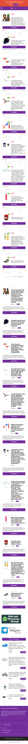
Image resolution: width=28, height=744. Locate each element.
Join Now (16, 4)
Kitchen (4, 90)
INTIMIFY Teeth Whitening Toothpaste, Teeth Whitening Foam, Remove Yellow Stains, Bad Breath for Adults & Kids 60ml (17, 686)
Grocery (4, 226)
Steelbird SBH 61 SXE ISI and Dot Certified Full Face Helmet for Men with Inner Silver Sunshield (18, 42)
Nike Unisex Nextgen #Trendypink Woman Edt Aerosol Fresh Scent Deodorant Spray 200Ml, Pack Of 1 (17, 199)
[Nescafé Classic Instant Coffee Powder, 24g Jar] (6, 217)
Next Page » (20, 276)
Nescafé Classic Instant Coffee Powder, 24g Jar (17, 218)
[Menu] (1, 8)
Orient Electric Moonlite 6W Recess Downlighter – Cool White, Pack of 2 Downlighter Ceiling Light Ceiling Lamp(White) (18, 62)
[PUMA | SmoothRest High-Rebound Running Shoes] (6, 261)
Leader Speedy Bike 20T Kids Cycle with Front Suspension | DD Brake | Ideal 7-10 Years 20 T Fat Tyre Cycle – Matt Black (17, 674)
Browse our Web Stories (14, 742)
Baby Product (5, 186)
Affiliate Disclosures (7, 730)
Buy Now (14, 27)
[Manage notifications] (24, 740)
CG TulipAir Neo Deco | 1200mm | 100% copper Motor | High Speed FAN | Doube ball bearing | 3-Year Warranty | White (18, 83)
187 (15, 276)
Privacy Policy (6, 732)
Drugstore (5, 159)
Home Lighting (5, 70)
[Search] (26, 8)
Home (4, 728)
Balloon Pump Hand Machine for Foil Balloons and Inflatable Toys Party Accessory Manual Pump (17, 127)
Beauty (4, 30)
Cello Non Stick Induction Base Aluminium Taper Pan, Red (16, 695)
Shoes (4, 269)
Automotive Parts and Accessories (10, 49)
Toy (3, 134)
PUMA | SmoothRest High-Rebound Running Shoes (17, 261)
